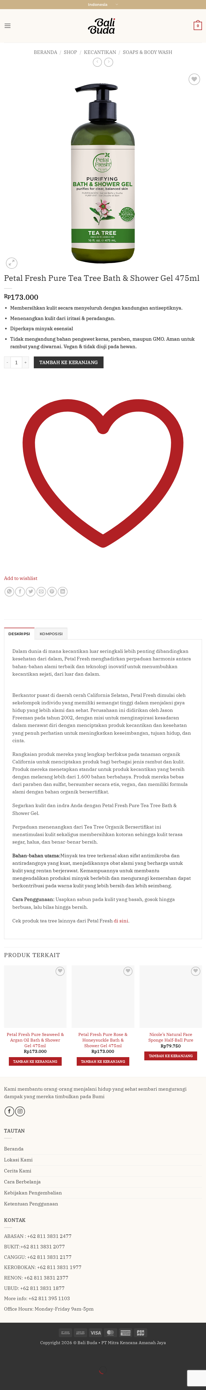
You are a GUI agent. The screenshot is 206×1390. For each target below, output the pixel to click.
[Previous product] (108, 62)
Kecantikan (100, 52)
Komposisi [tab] (51, 633)
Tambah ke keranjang (68, 362)
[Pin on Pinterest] (52, 592)
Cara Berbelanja (22, 1182)
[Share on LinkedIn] (62, 592)
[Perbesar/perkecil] (6, 1356)
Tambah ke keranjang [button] (35, 1061)
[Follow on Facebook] (9, 1111)
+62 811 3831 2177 (49, 1257)
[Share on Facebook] (20, 592)
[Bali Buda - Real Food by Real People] (103, 26)
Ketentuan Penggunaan (31, 1204)
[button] (7, 26)
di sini (121, 921)
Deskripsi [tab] (19, 633)
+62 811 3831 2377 (46, 1278)
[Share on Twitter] (30, 592)
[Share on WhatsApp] (9, 592)
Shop (70, 52)
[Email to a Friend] (41, 592)
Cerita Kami (17, 1171)
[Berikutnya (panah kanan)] (23, 1380)
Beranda (45, 52)
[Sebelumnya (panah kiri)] (6, 1380)
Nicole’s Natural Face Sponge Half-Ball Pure (170, 1037)
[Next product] (97, 62)
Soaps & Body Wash (147, 52)
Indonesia (98, 4)
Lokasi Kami (18, 1160)
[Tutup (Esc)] (57, 1356)
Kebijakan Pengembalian (33, 1193)
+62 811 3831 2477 (49, 1236)
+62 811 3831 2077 (42, 1247)
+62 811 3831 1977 (59, 1267)
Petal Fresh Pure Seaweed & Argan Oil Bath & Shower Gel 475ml (35, 1040)
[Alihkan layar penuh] (23, 1356)
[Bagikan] (40, 1356)
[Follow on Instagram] (20, 1111)
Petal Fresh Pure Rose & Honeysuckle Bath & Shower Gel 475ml (102, 1040)
